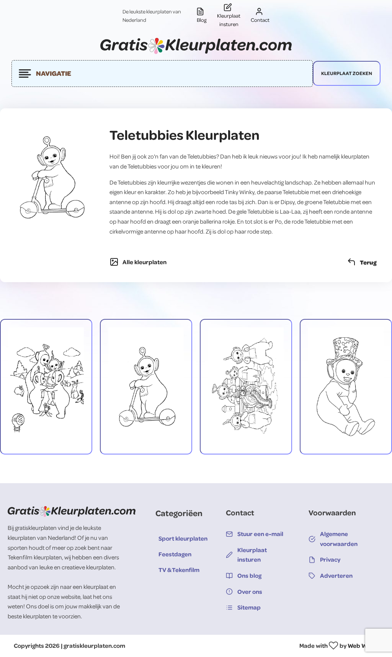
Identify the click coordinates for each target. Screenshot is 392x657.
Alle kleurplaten (144, 262)
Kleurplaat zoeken (346, 73)
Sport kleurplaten (182, 538)
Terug (368, 262)
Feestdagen (174, 554)
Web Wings (363, 645)
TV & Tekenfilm (178, 570)
